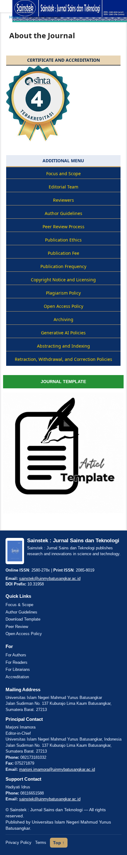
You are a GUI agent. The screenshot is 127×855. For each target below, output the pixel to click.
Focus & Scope (19, 604)
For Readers (16, 662)
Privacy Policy (18, 842)
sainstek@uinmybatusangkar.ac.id (49, 578)
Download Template (23, 619)
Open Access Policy (24, 633)
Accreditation (17, 677)
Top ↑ (58, 842)
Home (15, 17)
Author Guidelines (21, 612)
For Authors (16, 655)
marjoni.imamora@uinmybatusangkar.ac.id (57, 769)
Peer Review (17, 626)
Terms (40, 842)
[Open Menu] (6, 6)
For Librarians (18, 669)
